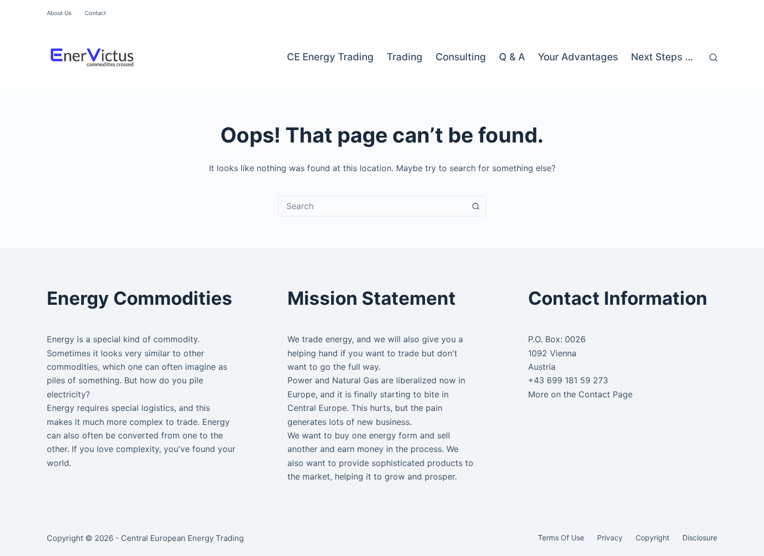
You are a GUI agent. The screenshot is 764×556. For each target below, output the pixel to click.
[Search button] (475, 206)
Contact (95, 13)
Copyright (652, 537)
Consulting (461, 57)
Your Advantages (578, 57)
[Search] (713, 57)
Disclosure (699, 537)
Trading (405, 57)
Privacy (610, 537)
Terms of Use (561, 537)
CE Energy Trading (330, 57)
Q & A (512, 57)
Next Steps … (662, 57)
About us (59, 13)
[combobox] (372, 206)
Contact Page (605, 394)
